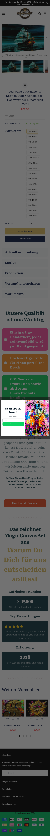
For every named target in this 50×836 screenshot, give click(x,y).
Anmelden (13, 424)
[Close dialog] (47, 402)
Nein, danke (13, 428)
